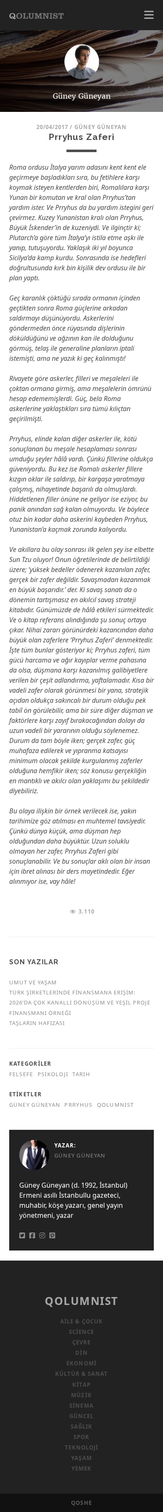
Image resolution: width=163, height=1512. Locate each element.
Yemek (81, 1468)
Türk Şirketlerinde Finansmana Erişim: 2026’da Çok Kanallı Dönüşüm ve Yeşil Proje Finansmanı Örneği (80, 1002)
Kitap (81, 1384)
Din (81, 1353)
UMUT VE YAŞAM (33, 982)
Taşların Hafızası (37, 1023)
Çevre (81, 1342)
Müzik (81, 1395)
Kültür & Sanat (81, 1373)
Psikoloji (53, 1074)
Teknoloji (81, 1447)
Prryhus (78, 1104)
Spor (81, 1437)
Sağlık (81, 1426)
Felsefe (21, 1074)
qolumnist (115, 1104)
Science (81, 1332)
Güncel (81, 1416)
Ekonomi (81, 1363)
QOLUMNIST (81, 1300)
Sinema (81, 1405)
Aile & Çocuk (81, 1321)
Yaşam (81, 1458)
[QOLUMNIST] (36, 15)
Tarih (81, 1074)
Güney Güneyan (100, 127)
